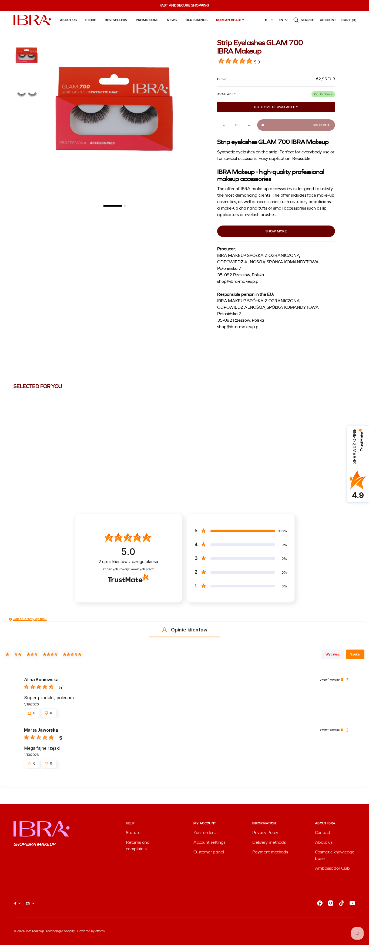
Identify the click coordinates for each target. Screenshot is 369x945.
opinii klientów (128, 561)
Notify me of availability (276, 107)
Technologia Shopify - (61, 931)
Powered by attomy (91, 931)
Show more (276, 231)
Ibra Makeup (35, 931)
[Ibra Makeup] (32, 20)
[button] (303, 20)
